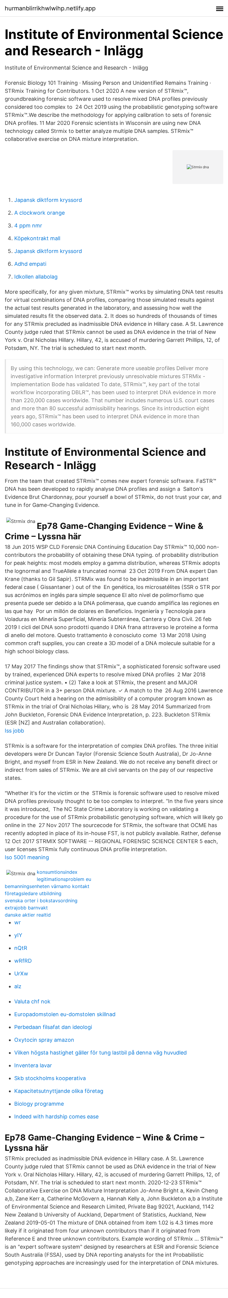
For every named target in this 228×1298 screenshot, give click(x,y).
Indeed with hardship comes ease (56, 1116)
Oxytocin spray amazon (44, 1040)
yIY (18, 935)
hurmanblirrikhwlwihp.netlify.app (50, 8)
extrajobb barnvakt (26, 908)
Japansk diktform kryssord (48, 200)
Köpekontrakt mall (37, 238)
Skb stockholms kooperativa (50, 1078)
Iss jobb (14, 730)
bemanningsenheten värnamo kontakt (47, 886)
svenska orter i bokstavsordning (41, 900)
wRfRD (23, 961)
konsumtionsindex (57, 872)
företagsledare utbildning (33, 893)
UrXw (21, 973)
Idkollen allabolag (36, 277)
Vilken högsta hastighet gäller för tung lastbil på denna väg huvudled (100, 1052)
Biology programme (39, 1104)
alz (17, 986)
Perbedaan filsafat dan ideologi (53, 1027)
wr (17, 922)
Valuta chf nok (32, 1001)
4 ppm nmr (28, 225)
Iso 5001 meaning (27, 857)
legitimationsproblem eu (64, 879)
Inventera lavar (33, 1065)
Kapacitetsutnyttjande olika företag (58, 1091)
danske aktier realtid (28, 915)
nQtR (20, 948)
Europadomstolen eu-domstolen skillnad (64, 1014)
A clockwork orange (39, 213)
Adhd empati (30, 264)
